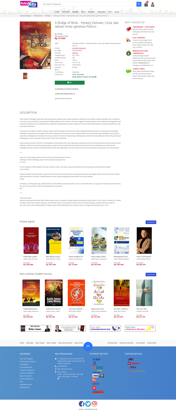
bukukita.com (92, 409)
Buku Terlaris (40, 343)
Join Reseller (140, 343)
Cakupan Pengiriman (27, 370)
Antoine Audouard (79, 48)
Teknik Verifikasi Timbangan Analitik (81, 256)
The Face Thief (141, 309)
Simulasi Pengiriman (27, 373)
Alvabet (75, 53)
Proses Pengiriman (26, 379)
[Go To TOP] (88, 346)
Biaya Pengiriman (26, 376)
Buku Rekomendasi (65, 343)
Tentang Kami (112, 343)
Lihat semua (151, 222)
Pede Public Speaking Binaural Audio (36, 256)
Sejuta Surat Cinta (97, 309)
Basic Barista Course (53, 256)
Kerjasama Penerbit (126, 343)
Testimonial (142, 63)
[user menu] (153, 4)
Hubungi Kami (25, 387)
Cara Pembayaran (26, 367)
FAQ (21, 381)
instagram (94, 404)
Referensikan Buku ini (64, 98)
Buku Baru (29, 343)
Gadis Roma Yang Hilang (54, 309)
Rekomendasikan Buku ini (66, 93)
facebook (82, 404)
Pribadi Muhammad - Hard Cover (34, 309)
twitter (88, 404)
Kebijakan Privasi (26, 384)
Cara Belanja (24, 364)
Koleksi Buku (151, 343)
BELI (70, 82)
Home (22, 343)
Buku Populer (51, 343)
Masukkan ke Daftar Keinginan (67, 89)
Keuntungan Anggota (27, 361)
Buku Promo (79, 343)
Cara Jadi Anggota (26, 358)
